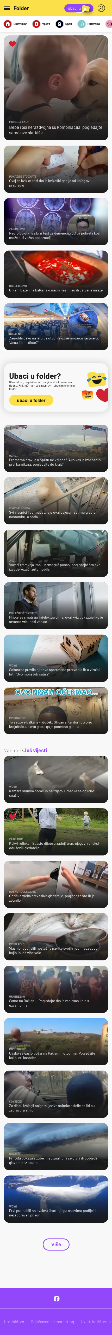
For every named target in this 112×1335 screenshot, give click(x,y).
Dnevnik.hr (20, 23)
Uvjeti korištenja (96, 1321)
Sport (68, 23)
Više (56, 1244)
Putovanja (94, 23)
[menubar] (102, 8)
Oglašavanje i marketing (52, 1321)
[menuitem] (102, 8)
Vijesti (46, 23)
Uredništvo (14, 1321)
